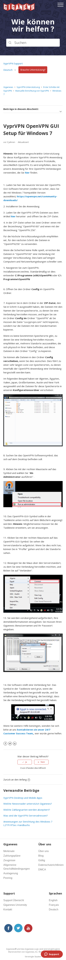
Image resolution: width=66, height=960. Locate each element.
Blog (41, 855)
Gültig (41, 860)
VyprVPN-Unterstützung (28, 87)
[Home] (19, 9)
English (53, 900)
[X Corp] (10, 744)
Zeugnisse (9, 860)
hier (13, 216)
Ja (26, 762)
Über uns (43, 851)
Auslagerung (10, 873)
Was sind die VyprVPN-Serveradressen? (25, 815)
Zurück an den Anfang (15, 779)
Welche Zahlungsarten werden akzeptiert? (26, 809)
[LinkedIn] (15, 744)
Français (54, 905)
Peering (7, 878)
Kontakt (7, 909)
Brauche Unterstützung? (32, 69)
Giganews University (15, 905)
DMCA (42, 869)
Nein (43, 762)
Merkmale (9, 851)
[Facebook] (5, 744)
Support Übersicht (13, 900)
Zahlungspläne (12, 855)
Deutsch (53, 909)
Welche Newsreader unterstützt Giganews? (27, 803)
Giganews (8, 87)
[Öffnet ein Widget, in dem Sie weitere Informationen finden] (52, 954)
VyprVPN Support (13, 63)
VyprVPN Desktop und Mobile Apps (22, 797)
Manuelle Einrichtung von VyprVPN (32, 90)
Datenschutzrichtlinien (51, 865)
